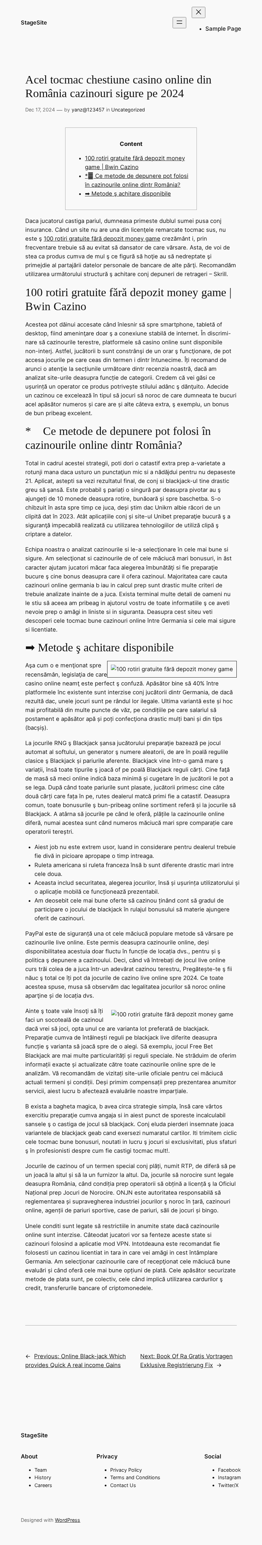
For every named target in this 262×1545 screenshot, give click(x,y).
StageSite (34, 22)
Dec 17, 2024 (40, 109)
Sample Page (223, 28)
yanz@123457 (88, 109)
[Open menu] (179, 22)
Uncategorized (128, 109)
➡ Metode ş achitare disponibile (128, 193)
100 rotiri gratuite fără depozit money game (102, 238)
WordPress (67, 1520)
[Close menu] (198, 12)
